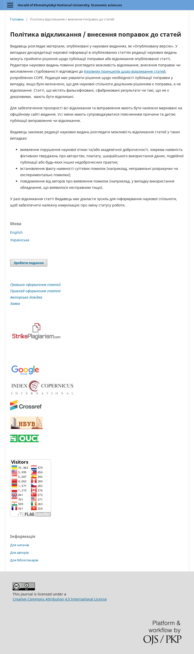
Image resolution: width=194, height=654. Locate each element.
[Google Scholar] (25, 374)
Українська (19, 240)
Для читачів (19, 545)
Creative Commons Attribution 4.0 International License (60, 599)
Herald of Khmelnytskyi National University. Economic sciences (70, 5)
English (16, 232)
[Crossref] (26, 409)
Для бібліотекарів (24, 560)
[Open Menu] (10, 5)
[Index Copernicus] (43, 396)
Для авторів (19, 552)
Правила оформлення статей (35, 284)
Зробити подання (29, 262)
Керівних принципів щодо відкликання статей (124, 71)
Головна (16, 19)
